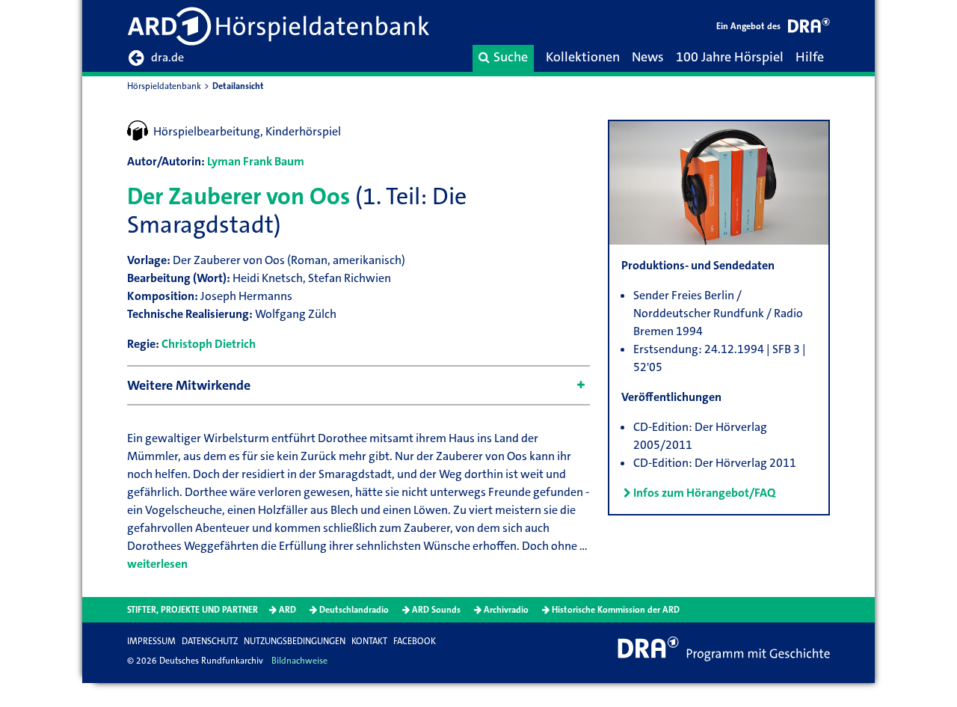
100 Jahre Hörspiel (730, 57)
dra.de (167, 57)
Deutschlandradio (354, 610)
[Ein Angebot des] (809, 28)
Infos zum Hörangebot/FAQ (704, 493)
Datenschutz (210, 641)
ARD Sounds (436, 610)
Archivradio (506, 610)
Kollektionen (583, 57)
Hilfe (810, 57)
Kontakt (369, 641)
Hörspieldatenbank (164, 86)
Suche (510, 57)
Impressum (151, 641)
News (648, 57)
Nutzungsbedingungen (294, 641)
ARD (287, 610)
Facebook (414, 641)
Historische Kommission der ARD (616, 610)
